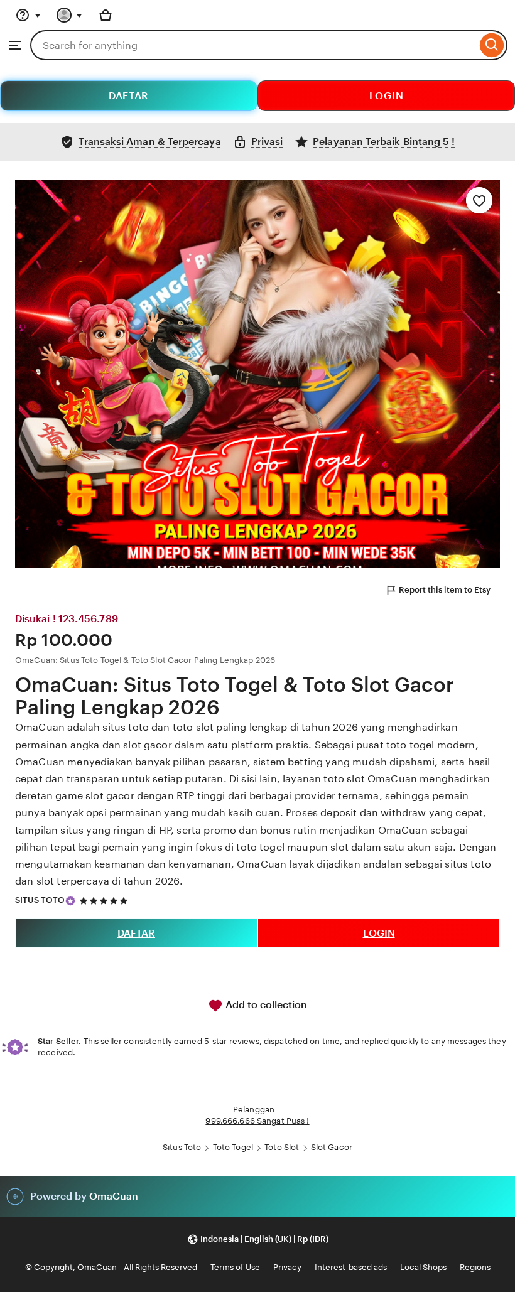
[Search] (492, 45)
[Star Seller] (70, 901)
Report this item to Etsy (445, 590)
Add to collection (265, 1005)
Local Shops (423, 1267)
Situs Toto (182, 1147)
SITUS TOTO (40, 900)
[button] (258, 1239)
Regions (475, 1267)
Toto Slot (281, 1147)
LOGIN (386, 96)
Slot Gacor (331, 1147)
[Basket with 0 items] (105, 15)
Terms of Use (235, 1267)
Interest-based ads (351, 1267)
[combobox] (253, 45)
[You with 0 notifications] (69, 15)
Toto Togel (233, 1147)
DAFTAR (129, 96)
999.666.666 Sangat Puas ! (257, 1121)
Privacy (287, 1267)
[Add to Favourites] (479, 200)
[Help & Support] (28, 15)
